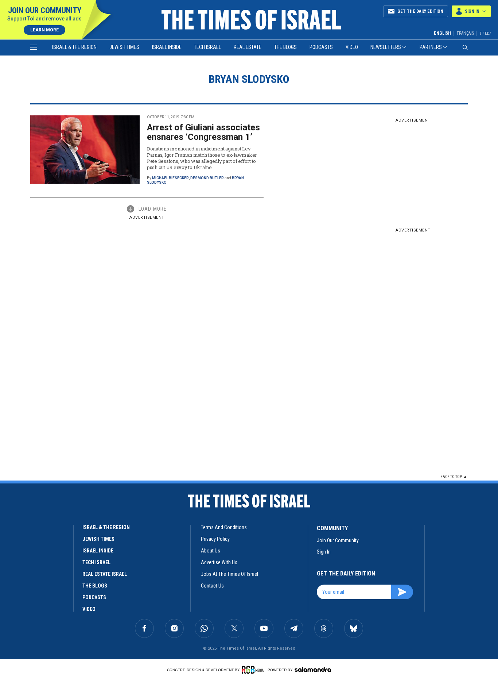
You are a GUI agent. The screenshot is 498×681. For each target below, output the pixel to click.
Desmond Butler (207, 178)
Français (465, 33)
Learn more (44, 29)
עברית (485, 33)
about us (210, 551)
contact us (212, 586)
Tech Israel (207, 47)
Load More (153, 209)
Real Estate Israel (104, 574)
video (89, 609)
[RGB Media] (254, 670)
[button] (471, 11)
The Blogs (285, 47)
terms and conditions (224, 527)
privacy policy (215, 539)
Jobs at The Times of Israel (229, 574)
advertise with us (219, 562)
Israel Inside (167, 47)
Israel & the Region (74, 47)
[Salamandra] (313, 669)
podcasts (94, 597)
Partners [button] (431, 47)
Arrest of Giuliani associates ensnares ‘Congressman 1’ (203, 132)
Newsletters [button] (385, 47)
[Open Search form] (465, 47)
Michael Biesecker (170, 178)
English (442, 33)
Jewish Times (124, 47)
